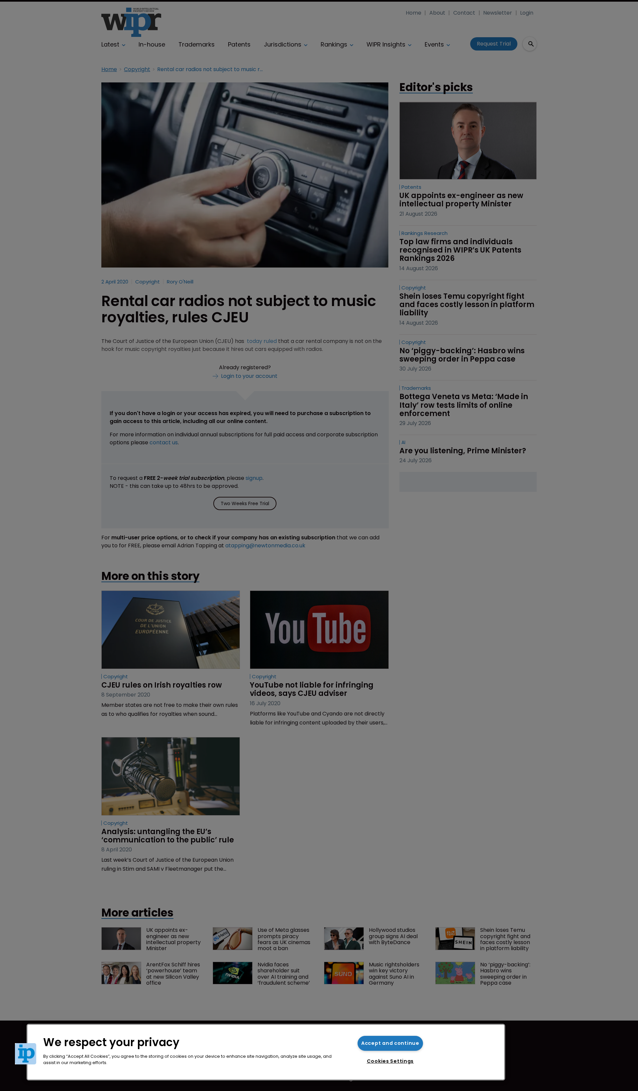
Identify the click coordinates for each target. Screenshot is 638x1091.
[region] (266, 1052)
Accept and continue (390, 1043)
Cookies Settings (390, 1061)
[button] (25, 1053)
